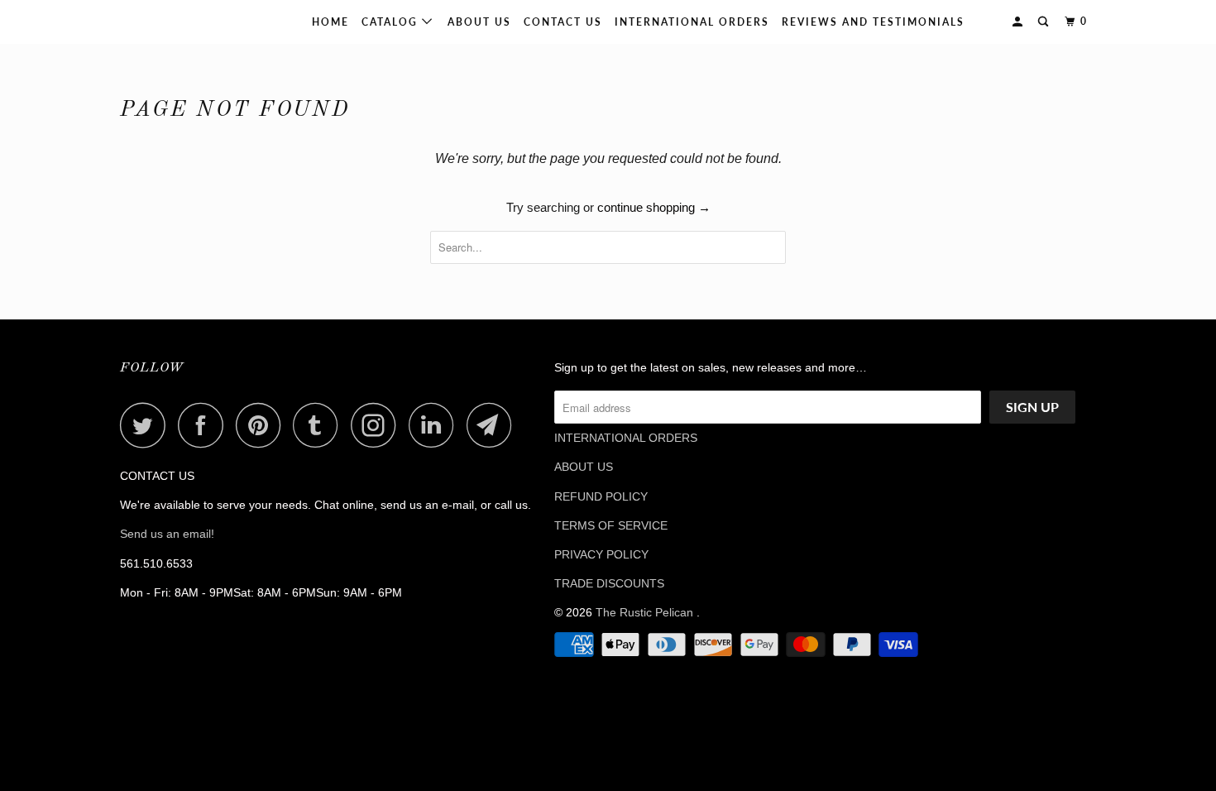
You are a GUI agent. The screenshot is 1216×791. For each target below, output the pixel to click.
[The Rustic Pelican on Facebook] (205, 425)
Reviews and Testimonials (873, 22)
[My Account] (1019, 22)
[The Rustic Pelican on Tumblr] (320, 425)
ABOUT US (583, 466)
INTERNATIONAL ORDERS (692, 22)
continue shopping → (654, 207)
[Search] (1045, 22)
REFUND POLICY (601, 496)
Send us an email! (167, 533)
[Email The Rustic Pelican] (494, 425)
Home (330, 22)
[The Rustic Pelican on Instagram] (378, 425)
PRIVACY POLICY (601, 554)
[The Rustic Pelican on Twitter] (147, 425)
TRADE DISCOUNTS (609, 583)
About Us (479, 22)
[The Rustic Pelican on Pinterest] (263, 425)
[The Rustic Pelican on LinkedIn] (436, 425)
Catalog (391, 22)
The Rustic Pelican (173, 21)
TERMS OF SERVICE (611, 525)
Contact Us (563, 22)
